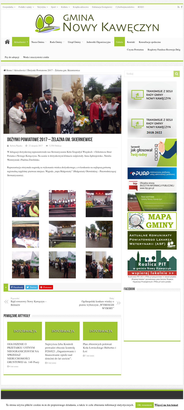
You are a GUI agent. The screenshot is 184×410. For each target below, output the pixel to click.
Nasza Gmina (37, 42)
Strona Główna (7, 41)
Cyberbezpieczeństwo (125, 6)
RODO (141, 6)
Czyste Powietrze (135, 49)
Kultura (64, 6)
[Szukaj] (177, 74)
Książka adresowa (80, 6)
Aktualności (20, 42)
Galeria (119, 42)
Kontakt (131, 42)
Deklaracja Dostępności (102, 6)
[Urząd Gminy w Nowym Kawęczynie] (92, 23)
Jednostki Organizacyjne (99, 42)
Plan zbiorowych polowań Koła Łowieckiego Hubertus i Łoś (99, 347)
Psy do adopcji (12, 57)
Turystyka (41, 6)
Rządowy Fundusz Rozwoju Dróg (164, 49)
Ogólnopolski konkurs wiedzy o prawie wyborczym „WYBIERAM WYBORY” (96, 303)
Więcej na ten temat (166, 405)
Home (9, 70)
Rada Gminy (56, 42)
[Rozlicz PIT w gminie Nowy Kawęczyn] (152, 262)
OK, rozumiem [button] (145, 405)
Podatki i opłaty (25, 6)
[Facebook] (182, 7)
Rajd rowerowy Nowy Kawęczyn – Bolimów (28, 301)
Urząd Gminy (74, 42)
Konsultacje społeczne (150, 42)
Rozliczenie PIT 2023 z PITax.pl (140, 276)
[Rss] (178, 7)
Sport (53, 6)
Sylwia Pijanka (16, 145)
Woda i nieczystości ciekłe (36, 57)
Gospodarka (8, 6)
